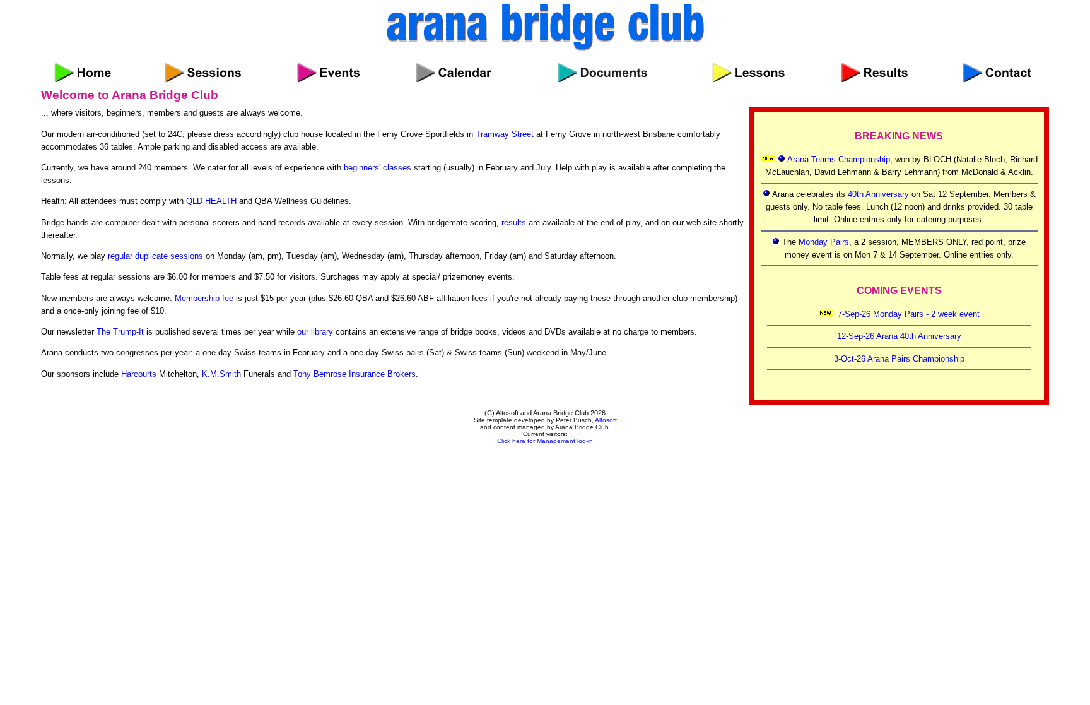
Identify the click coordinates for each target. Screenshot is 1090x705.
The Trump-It (120, 331)
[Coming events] (328, 69)
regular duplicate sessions (155, 256)
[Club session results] (874, 69)
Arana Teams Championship (838, 159)
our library (315, 331)
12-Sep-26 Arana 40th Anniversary (899, 336)
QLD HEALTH (211, 201)
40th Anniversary (878, 194)
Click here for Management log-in (545, 440)
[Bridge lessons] (748, 69)
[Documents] (602, 69)
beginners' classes (377, 167)
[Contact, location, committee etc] (997, 69)
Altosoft (606, 420)
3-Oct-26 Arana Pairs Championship (899, 359)
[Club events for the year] (453, 69)
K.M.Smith (221, 374)
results (513, 222)
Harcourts (138, 374)
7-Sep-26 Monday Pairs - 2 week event (909, 314)
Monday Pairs (824, 242)
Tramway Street (505, 134)
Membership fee (204, 298)
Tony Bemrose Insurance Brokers (354, 374)
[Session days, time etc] (203, 69)
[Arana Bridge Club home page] (82, 69)
